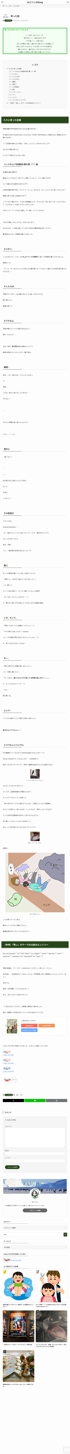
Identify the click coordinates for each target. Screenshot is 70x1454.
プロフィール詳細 (35, 1210)
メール (7, 1158)
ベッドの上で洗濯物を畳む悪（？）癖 (24, 71)
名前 (7, 1150)
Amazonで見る (47, 1025)
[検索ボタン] (68, 2)
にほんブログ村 (8, 1055)
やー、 (14, 95)
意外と (14, 84)
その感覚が (15, 87)
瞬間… (14, 82)
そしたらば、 (16, 76)
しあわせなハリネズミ (28, 1021)
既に (13, 89)
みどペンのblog (35, 2)
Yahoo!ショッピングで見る (29, 1030)
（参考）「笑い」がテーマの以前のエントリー (25, 103)
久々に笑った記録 (15, 68)
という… (15, 97)
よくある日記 (8, 20)
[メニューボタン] (2, 2)
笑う (22, 1095)
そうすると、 (16, 79)
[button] (13, 1100)
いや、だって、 (17, 92)
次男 (17, 1095)
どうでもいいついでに (19, 100)
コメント (8, 1126)
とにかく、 (15, 74)
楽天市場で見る (29, 1025)
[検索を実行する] (65, 1234)
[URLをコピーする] (56, 1100)
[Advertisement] (35, 1404)
